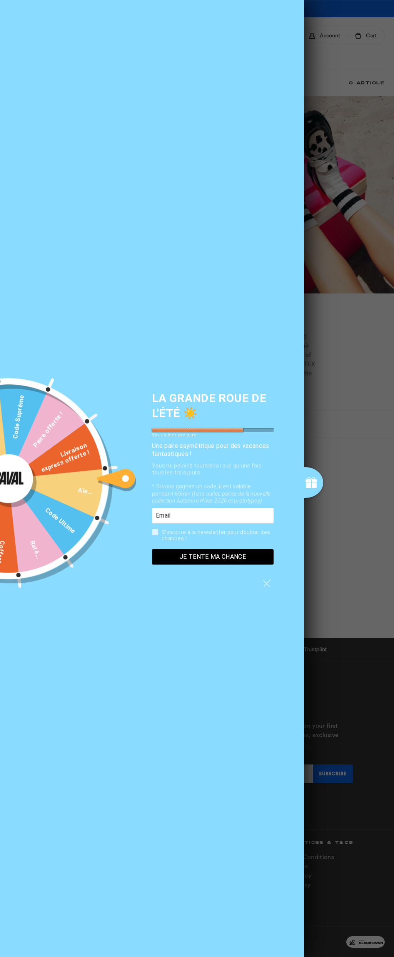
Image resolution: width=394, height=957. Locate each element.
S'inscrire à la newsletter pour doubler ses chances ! (216, 535)
